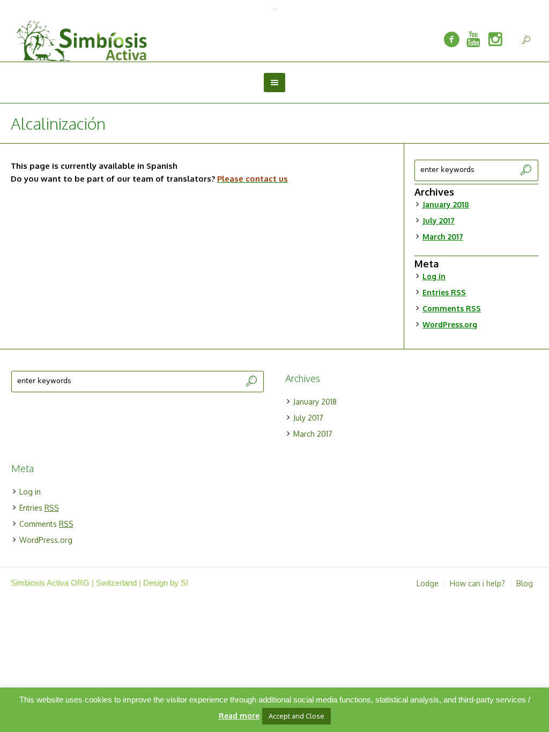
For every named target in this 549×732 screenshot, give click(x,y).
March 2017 (442, 236)
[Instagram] (495, 40)
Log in (434, 276)
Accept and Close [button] (296, 716)
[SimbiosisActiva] (451, 40)
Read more (239, 715)
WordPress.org (449, 324)
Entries (444, 292)
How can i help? (477, 583)
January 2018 (445, 204)
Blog (524, 583)
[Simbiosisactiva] (473, 40)
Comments (451, 308)
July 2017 (438, 220)
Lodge (428, 583)
